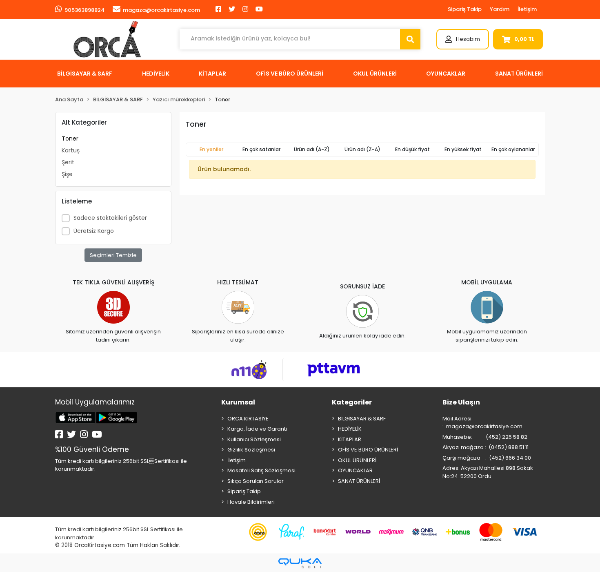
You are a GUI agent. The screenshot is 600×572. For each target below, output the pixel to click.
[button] (462, 39)
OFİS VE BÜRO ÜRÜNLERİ (368, 450)
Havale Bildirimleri (251, 502)
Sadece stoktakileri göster (110, 218)
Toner (70, 138)
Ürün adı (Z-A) (362, 149)
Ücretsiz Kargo (93, 231)
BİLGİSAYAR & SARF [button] (84, 73)
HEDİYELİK (350, 429)
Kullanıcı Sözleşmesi (254, 439)
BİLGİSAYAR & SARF (362, 418)
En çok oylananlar (513, 149)
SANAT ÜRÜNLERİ (359, 481)
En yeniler (211, 149)
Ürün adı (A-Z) (312, 149)
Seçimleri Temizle (113, 255)
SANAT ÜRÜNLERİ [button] (519, 73)
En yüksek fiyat (463, 149)
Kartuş (71, 150)
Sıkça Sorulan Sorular (255, 481)
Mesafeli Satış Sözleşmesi (261, 470)
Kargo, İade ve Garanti (257, 429)
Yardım (499, 9)
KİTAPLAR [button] (212, 73)
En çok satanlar (261, 149)
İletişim (527, 9)
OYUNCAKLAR (355, 470)
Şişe (67, 174)
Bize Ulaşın (461, 402)
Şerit (68, 162)
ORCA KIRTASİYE (248, 418)
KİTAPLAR (349, 439)
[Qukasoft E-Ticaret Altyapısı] (300, 563)
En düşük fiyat (412, 149)
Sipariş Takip (465, 9)
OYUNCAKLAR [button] (445, 73)
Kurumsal (238, 402)
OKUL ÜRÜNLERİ (357, 460)
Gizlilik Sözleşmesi (251, 450)
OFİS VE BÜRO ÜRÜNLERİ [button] (289, 73)
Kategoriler (352, 402)
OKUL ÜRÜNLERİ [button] (375, 73)
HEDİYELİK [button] (155, 73)
